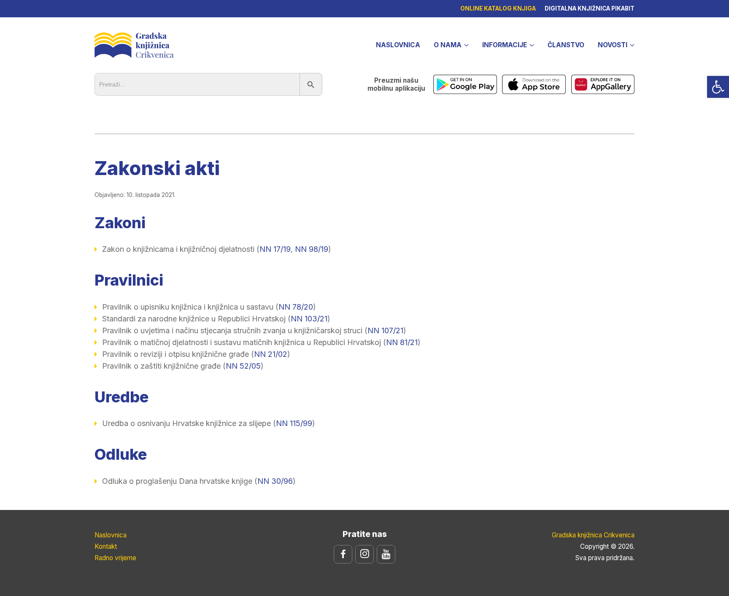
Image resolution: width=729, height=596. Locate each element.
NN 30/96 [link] (275, 481)
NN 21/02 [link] (270, 354)
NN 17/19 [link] (275, 249)
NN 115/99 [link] (294, 423)
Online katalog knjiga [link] (498, 8)
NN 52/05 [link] (243, 365)
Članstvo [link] (566, 45)
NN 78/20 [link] (295, 306)
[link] (718, 87)
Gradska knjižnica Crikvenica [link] (134, 43)
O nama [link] (448, 45)
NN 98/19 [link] (311, 249)
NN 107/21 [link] (385, 330)
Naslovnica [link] (398, 45)
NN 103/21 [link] (309, 318)
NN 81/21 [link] (402, 342)
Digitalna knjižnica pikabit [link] (589, 8)
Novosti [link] (612, 45)
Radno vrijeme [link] (115, 558)
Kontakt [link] (105, 546)
